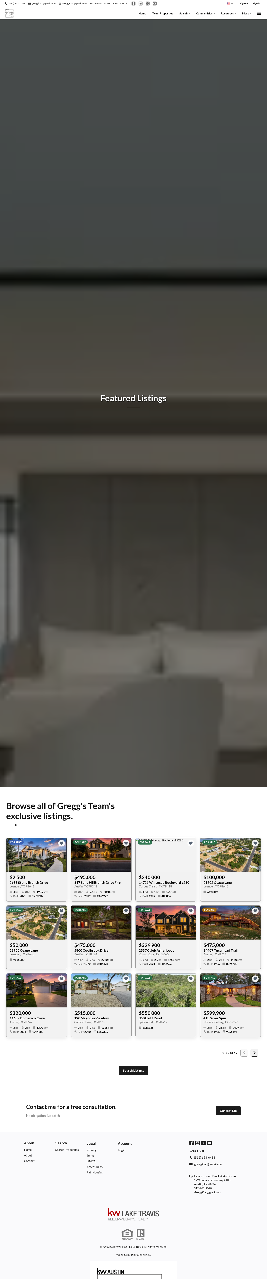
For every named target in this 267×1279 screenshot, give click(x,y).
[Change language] (230, 3)
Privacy (92, 1150)
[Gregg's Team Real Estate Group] (133, 1214)
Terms (90, 1155)
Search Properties (67, 1149)
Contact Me (228, 1110)
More (245, 13)
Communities (204, 13)
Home (142, 13)
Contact (29, 1161)
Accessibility (95, 1167)
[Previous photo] (11, 855)
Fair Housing (95, 1172)
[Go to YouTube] (154, 3)
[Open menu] (259, 13)
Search (183, 13)
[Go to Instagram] (140, 3)
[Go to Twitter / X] (147, 3)
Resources (227, 13)
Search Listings (133, 1070)
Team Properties (162, 13)
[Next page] (254, 1053)
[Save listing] (61, 843)
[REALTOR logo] (140, 1234)
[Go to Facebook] (133, 3)
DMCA (91, 1161)
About (29, 1143)
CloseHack (143, 1254)
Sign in (256, 3)
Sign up (244, 3)
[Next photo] (62, 855)
